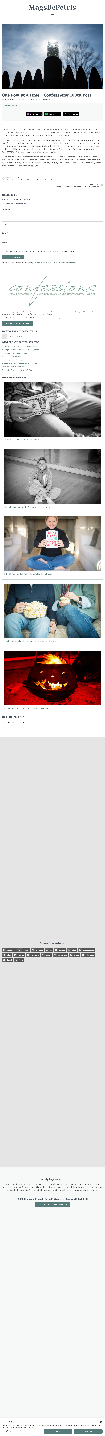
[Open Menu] (52, 15)
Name (5, 224)
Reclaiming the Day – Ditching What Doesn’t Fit (26, 708)
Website (5, 242)
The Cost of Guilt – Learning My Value (21, 440)
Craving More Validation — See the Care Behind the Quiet (30, 641)
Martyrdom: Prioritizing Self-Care (14, 353)
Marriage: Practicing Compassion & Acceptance (20, 350)
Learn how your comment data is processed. (57, 263)
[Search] (4, 336)
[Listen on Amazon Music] (71, 114)
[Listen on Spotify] (52, 114)
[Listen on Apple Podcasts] (34, 114)
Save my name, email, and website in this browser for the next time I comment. (39, 251)
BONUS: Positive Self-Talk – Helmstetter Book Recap (28, 574)
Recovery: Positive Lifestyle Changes (16, 367)
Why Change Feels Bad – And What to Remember (27, 507)
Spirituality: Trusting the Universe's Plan (17, 370)
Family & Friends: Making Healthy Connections (20, 346)
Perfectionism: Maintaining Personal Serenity (19, 363)
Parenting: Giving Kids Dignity (13, 360)
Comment (7, 209)
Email (5, 233)
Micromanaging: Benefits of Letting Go (17, 356)
